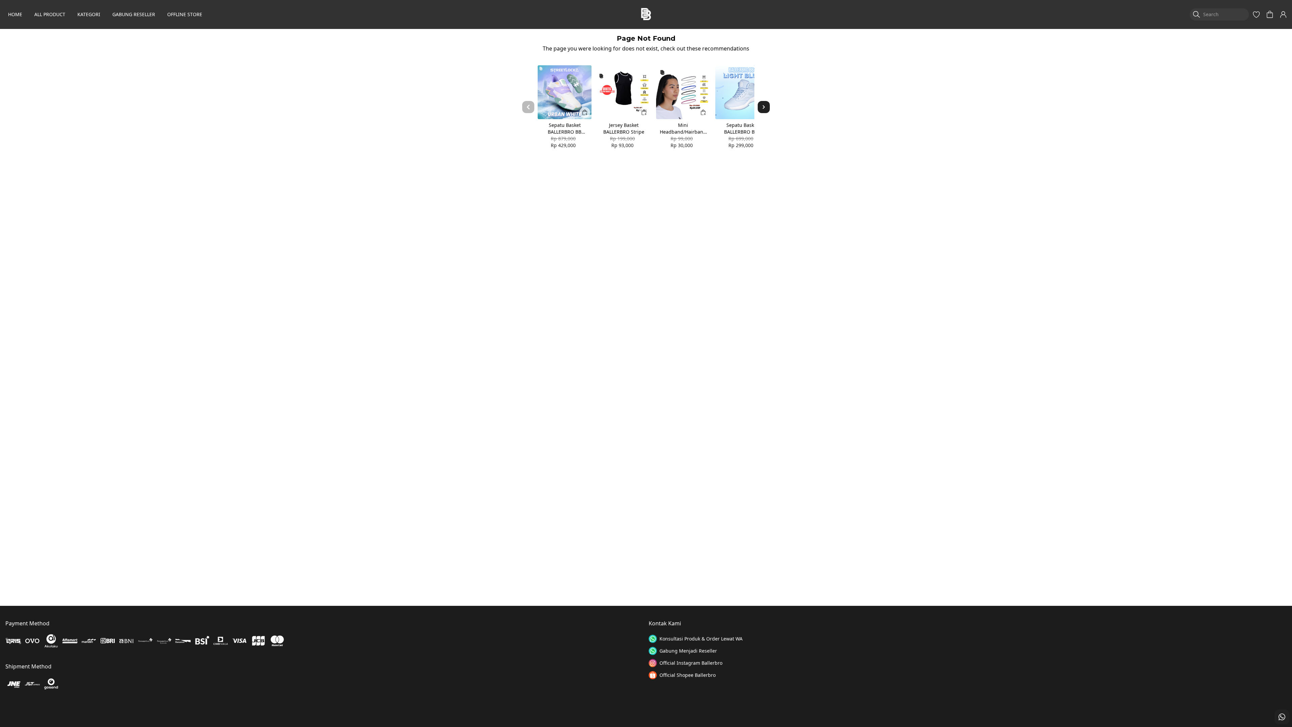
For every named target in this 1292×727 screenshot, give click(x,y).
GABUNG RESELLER (133, 14)
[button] (1256, 14)
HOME (15, 14)
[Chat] (1282, 716)
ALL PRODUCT (49, 14)
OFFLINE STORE (184, 14)
